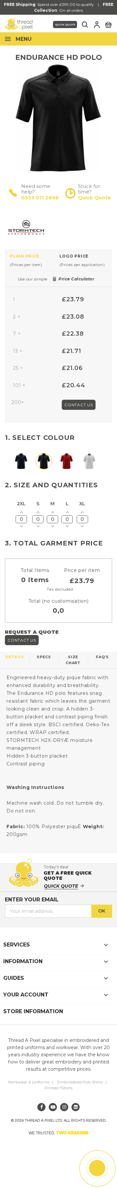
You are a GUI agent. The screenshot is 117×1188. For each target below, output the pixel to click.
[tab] (34, 260)
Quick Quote (65, 24)
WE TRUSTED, (59, 1132)
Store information (33, 1011)
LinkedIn (76, 1107)
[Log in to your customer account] (97, 24)
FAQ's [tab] (102, 657)
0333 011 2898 (40, 197)
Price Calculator (76, 278)
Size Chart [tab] (73, 660)
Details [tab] (14, 657)
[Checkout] (108, 24)
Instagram (64, 1107)
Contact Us (78, 404)
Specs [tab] (44, 657)
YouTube (53, 1107)
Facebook (41, 1107)
